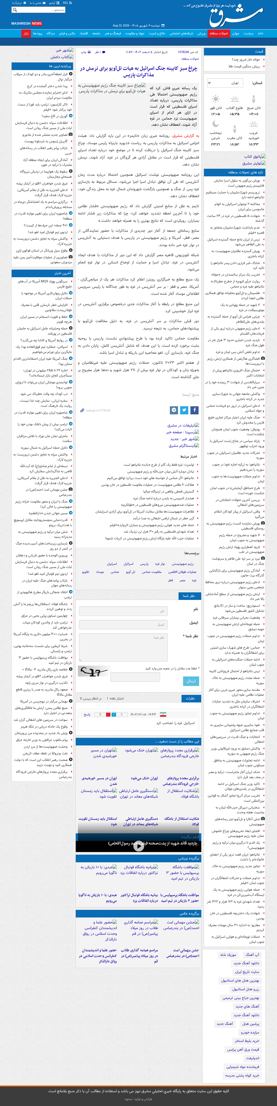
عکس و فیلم (67, 33)
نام (196, 609)
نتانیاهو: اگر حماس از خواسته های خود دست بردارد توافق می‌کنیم (150, 478)
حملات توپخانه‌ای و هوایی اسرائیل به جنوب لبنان (238, 939)
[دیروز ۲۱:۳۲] (179, 877)
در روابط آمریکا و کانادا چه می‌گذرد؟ (44, 340)
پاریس (144, 563)
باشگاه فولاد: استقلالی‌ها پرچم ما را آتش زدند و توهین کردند (43, 607)
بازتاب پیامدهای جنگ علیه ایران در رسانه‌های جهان (47, 583)
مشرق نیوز (225, 13)
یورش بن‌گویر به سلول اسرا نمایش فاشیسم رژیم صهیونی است (239, 183)
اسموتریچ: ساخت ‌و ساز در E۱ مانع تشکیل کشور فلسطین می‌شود (239, 608)
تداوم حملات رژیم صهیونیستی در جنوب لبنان (235, 638)
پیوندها (37, 33)
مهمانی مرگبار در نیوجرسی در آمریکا (44, 701)
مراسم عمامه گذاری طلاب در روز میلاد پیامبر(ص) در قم (139, 956)
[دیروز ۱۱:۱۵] (138, 801)
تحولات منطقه (219, 33)
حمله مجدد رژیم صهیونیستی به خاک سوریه (238, 680)
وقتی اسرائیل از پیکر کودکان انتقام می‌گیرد (239, 514)
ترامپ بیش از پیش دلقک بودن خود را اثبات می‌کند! (45, 427)
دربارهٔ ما (17, 3)
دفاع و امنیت (157, 33)
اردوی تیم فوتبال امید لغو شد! (48, 232)
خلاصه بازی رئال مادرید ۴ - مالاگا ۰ (45, 669)
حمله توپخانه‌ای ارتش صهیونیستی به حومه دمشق (238, 627)
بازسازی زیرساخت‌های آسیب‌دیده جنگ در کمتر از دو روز (44, 546)
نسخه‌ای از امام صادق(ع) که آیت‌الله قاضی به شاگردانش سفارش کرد (46, 469)
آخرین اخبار (62, 273)
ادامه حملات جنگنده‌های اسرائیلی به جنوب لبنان (238, 662)
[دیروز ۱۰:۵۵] (97, 801)
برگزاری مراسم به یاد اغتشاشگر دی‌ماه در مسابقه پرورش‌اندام (43, 204)
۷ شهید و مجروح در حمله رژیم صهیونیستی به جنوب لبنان (241, 538)
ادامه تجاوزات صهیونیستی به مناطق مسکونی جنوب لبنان (239, 763)
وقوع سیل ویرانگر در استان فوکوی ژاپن (42, 250)
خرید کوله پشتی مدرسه (242, 1075)
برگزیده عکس (189, 913)
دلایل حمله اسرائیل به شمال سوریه (44, 447)
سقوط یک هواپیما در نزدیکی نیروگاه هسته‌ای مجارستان (46, 174)
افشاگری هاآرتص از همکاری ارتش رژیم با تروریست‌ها (235, 361)
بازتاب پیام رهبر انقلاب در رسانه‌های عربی (46, 151)
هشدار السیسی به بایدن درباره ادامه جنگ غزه (163, 498)
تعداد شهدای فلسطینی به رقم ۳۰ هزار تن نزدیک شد (159, 531)
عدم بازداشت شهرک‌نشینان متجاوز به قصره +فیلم (237, 230)
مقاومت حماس (151, 572)
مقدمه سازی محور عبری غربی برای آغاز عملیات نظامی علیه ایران (236, 692)
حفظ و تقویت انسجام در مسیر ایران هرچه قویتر (46, 319)
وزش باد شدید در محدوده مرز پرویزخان (41, 733)
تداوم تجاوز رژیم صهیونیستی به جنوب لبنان (237, 716)
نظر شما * (190, 636)
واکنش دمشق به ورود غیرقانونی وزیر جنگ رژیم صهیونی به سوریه (237, 751)
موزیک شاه (228, 955)
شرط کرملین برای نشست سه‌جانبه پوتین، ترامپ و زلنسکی (42, 648)
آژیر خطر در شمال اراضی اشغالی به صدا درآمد (163, 518)
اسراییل (112, 563)
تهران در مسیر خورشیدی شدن (99, 781)
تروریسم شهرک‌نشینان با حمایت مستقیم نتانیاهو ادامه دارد (235, 195)
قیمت (259, 51)
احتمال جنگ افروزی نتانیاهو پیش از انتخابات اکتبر (238, 373)
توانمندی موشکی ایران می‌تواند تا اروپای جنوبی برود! (43, 385)
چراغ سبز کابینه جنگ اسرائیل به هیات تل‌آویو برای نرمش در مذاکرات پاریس (138, 71)
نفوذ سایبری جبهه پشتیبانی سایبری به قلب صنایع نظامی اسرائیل (237, 727)
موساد (100, 572)
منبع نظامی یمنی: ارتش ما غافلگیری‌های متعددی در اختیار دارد (43, 710)
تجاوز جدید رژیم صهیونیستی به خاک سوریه (238, 869)
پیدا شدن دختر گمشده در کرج (47, 86)
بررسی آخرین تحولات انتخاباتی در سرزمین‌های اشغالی (240, 502)
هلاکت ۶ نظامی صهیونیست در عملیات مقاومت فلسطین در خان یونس (147, 484)
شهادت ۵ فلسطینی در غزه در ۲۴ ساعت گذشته (235, 218)
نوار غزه (160, 563)
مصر (182, 580)
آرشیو (52, 3)
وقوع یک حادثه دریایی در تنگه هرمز (44, 726)
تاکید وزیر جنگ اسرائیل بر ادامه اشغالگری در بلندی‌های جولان (241, 786)
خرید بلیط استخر (247, 1041)
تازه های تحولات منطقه (245, 172)
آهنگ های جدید (247, 1006)
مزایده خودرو (250, 1032)
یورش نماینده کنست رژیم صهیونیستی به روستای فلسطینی (235, 526)
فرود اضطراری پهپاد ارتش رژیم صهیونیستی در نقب (241, 549)
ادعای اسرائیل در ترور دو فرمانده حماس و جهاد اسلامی (235, 408)
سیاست (248, 33)
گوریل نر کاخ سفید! (55, 116)
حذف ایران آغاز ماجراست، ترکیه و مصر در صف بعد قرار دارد (236, 775)
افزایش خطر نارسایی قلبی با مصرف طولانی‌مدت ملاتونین (46, 307)
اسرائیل (128, 563)
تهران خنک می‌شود (144, 778)
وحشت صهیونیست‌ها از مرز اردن (46, 746)
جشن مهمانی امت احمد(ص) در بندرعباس (182, 953)
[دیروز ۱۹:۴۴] (138, 877)
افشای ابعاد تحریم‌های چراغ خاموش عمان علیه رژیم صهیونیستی (238, 833)
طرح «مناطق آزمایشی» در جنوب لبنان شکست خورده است (237, 491)
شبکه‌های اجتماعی (181, 33)
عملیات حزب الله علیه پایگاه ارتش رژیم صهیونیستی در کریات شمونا (149, 538)
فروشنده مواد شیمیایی (242, 1067)
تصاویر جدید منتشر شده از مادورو (45, 134)
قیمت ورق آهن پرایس (243, 1049)
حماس (115, 572)
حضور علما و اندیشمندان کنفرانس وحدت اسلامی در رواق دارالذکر (98, 956)
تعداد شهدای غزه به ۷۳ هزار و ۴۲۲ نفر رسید (235, 904)
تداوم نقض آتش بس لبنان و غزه (238, 352)
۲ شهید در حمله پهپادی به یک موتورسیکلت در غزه (242, 307)
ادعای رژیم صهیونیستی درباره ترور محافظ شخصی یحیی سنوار (234, 585)
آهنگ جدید (225, 1024)
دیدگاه (51, 33)
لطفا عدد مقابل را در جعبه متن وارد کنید (172, 668)
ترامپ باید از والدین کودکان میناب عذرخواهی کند (47, 625)
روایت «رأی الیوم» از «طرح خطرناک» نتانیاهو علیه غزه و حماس (237, 284)
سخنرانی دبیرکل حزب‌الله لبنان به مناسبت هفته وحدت (240, 810)
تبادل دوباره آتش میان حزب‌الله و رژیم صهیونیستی (160, 471)
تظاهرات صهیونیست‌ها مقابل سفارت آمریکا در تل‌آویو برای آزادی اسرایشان (144, 511)
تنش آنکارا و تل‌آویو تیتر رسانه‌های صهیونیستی (239, 822)
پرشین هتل (250, 1024)
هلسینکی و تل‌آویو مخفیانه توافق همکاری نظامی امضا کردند (234, 295)
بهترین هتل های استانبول (240, 980)
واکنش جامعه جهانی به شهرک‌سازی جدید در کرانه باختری (238, 396)
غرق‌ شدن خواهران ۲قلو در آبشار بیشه (42, 183)
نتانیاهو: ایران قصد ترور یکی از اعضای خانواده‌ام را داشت (237, 857)
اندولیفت (252, 1058)
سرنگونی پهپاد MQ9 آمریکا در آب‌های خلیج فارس (45, 284)
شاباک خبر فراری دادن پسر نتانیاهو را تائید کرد (237, 265)
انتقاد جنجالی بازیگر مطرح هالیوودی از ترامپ (44, 595)
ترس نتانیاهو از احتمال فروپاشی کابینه (234, 671)
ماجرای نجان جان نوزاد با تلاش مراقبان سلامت (44, 439)
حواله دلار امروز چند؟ (246, 59)
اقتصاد (84, 33)
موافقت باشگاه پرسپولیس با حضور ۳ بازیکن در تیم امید (179, 898)
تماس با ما (36, 3)
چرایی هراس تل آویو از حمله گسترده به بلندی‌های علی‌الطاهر (235, 319)
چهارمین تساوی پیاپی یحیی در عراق (44, 615)
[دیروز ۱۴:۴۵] (138, 761)
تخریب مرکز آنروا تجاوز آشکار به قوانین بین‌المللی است (236, 798)
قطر (170, 580)
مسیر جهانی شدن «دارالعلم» (48, 513)
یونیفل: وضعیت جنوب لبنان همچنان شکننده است (238, 432)
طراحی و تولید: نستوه (138, 1099)
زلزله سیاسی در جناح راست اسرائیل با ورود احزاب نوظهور (237, 443)
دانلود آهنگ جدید (246, 963)
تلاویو (85, 572)
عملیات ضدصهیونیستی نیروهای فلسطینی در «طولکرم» (157, 504)
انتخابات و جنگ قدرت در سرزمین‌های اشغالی (237, 739)
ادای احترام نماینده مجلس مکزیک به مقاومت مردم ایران (45, 95)
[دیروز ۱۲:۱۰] (179, 801)
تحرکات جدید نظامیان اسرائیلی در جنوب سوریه (235, 455)
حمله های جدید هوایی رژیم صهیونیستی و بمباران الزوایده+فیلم (152, 525)
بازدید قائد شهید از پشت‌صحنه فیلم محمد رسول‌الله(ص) (152, 843)
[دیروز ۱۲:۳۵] (97, 761)
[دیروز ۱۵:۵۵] (97, 933)
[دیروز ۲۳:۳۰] (179, 933)
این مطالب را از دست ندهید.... (177, 741)
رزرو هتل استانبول (245, 989)
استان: (257, 83)
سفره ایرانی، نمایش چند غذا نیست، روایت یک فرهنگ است (45, 403)
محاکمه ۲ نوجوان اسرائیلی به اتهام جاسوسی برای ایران (239, 207)
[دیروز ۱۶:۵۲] (97, 877)
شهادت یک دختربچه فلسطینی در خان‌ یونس (237, 916)
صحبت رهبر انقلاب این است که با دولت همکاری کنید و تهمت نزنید (43, 762)
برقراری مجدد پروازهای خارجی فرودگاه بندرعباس (181, 781)
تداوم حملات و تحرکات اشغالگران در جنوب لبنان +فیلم (237, 881)
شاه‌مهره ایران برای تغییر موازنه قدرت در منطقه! (43, 216)
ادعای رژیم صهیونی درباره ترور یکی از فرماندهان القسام (237, 331)
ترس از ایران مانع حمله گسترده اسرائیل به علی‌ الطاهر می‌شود (235, 242)
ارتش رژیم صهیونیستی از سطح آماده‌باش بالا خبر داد (235, 597)
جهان (235, 33)
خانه (260, 33)
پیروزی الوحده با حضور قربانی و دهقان (42, 555)
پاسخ (87, 714)
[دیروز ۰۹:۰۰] (138, 846)
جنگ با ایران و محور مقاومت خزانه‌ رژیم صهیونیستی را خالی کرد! (43, 504)
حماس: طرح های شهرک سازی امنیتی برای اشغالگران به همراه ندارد (237, 650)
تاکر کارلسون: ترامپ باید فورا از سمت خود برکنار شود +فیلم (45, 107)
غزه (194, 580)
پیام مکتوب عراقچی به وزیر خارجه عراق (42, 739)
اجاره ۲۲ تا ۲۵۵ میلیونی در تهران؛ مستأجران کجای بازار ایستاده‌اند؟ (47, 373)
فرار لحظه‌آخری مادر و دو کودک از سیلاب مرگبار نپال (43, 77)
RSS (66, 3)
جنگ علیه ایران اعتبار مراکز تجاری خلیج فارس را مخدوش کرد (236, 420)
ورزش (201, 33)
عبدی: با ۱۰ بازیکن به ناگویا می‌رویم (97, 898)
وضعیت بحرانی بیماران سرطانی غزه (236, 617)
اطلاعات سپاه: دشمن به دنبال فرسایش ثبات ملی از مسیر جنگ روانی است (43, 125)
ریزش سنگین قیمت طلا (244, 66)
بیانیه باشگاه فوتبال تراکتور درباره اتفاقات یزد (139, 898)
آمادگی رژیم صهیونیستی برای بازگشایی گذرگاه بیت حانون (236, 573)
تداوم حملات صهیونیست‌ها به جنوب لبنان (238, 479)
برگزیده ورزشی (188, 858)
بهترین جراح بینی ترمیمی (241, 998)
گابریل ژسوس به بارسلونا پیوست (46, 141)
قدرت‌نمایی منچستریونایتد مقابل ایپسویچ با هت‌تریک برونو (43, 522)
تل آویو (130, 572)
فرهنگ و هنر (113, 33)
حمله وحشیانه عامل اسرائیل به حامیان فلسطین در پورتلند (44, 331)
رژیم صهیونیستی (183, 563)
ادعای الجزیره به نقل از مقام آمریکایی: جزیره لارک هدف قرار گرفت (44, 192)
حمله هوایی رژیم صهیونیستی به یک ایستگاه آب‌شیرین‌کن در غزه (238, 892)
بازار (26, 33)
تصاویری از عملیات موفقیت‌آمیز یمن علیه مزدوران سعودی (42, 260)
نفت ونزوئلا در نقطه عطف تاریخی (45, 753)
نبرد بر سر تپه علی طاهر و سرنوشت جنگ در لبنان (238, 561)
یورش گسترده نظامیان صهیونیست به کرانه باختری (238, 254)
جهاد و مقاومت (134, 33)
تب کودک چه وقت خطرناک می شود (44, 394)
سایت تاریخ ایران (247, 972)
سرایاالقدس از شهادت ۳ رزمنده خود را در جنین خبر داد (234, 385)
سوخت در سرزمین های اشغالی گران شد (41, 719)
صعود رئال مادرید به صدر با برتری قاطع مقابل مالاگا (44, 692)
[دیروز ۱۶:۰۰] (138, 933)
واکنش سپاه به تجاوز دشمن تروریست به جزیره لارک (42, 241)
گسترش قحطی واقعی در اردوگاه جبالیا (168, 491)
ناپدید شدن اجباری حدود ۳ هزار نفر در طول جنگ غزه (236, 343)
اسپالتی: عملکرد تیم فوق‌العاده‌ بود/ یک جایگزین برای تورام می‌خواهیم (44, 349)
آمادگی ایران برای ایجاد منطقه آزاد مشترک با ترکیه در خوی (47, 162)
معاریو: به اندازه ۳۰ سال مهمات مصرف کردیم (236, 928)
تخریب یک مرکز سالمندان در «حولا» (235, 274)
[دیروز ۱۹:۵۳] (179, 761)
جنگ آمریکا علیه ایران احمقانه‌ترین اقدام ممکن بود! (43, 361)
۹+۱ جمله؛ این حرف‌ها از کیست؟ (46, 225)
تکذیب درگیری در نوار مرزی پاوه (46, 682)
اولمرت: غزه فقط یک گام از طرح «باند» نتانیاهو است (159, 464)
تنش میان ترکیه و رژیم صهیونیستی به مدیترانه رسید (45, 534)
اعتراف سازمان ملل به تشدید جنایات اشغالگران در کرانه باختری (238, 704)
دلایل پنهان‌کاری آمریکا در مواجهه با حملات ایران (46, 296)
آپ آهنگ (252, 955)
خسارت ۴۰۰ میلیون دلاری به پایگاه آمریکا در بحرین (43, 637)
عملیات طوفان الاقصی (182, 572)
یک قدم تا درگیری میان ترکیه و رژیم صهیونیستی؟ (238, 845)
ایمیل (194, 623)
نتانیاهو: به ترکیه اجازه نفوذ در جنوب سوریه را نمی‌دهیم (238, 467)
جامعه (96, 33)
